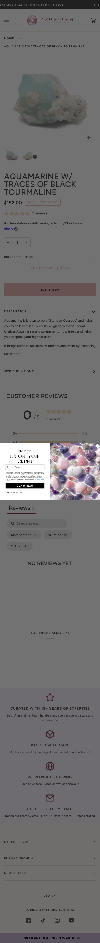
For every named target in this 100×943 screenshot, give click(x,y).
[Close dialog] (97, 446)
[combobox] (9, 467)
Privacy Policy (40, 479)
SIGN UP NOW (25, 485)
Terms (8, 480)
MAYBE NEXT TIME (15, 492)
